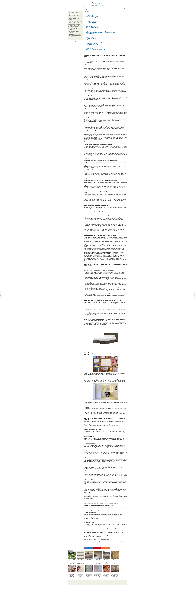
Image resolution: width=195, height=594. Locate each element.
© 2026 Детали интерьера (72, 581)
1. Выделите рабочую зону (91, 33)
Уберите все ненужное (90, 14)
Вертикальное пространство (111, 541)
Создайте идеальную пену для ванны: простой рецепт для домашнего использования (74, 25)
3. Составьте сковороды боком (92, 38)
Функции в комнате (86, 542)
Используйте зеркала (90, 19)
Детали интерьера (97, 2)
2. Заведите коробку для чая (91, 37)
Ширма (87, 53)
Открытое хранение (112, 542)
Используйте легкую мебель (91, 17)
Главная (92, 5)
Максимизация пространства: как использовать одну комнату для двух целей (100, 12)
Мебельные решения (91, 542)
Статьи (101, 5)
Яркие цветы (105, 541)
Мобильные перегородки (91, 52)
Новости (97, 5)
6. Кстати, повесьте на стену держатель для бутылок (96, 42)
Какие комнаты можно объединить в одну (93, 27)
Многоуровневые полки (96, 541)
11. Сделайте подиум (90, 48)
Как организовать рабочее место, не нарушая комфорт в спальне (98, 31)
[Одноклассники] (105, 548)
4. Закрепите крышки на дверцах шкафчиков (94, 39)
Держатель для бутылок (118, 542)
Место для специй (124, 542)
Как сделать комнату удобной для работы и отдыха (95, 49)
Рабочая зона (108, 542)
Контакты (88, 581)
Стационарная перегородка (91, 50)
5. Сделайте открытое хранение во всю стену (95, 41)
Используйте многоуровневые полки (93, 20)
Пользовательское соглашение (94, 581)
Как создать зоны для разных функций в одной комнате (96, 28)
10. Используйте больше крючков (92, 47)
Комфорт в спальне (97, 542)
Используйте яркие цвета (91, 22)
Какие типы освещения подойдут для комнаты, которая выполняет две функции (101, 34)
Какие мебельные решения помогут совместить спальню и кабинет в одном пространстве (102, 30)
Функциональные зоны (90, 541)
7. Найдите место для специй (92, 43)
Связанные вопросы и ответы (91, 26)
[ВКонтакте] (88, 548)
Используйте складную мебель (92, 21)
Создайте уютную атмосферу (92, 25)
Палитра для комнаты (103, 542)
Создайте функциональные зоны (92, 16)
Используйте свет (89, 15)
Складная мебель (101, 541)
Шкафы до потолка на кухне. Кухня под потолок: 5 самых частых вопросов (74, 18)
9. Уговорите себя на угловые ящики (93, 45)
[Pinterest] (97, 548)
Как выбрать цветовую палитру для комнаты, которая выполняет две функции (100, 32)
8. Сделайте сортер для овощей (92, 44)
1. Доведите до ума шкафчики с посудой (94, 36)
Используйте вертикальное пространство (94, 23)
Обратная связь (108, 581)
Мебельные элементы (123, 541)
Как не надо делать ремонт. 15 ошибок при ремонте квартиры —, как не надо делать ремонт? (74, 35)
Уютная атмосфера (117, 541)
